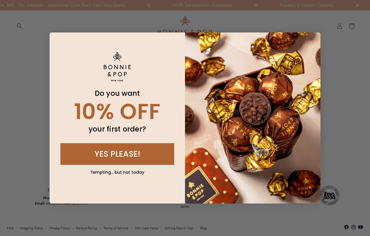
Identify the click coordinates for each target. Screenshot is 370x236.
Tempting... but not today (117, 172)
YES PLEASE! (117, 154)
